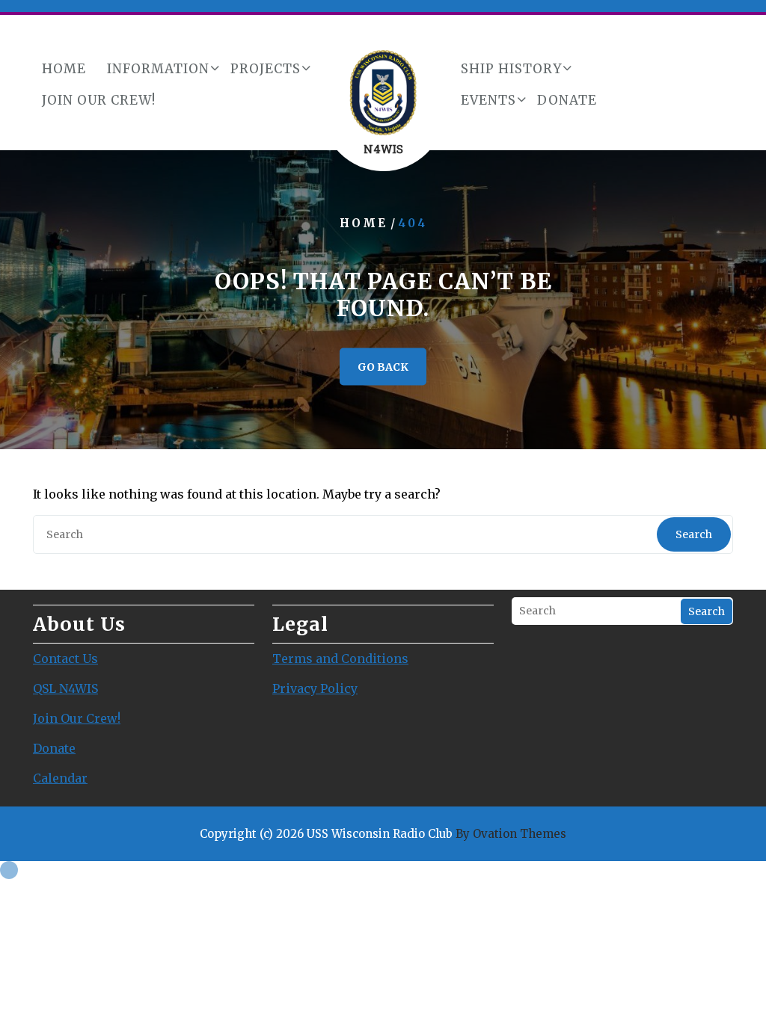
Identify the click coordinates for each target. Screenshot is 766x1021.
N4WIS (383, 148)
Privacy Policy (315, 688)
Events (488, 100)
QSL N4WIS (65, 688)
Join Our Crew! (99, 100)
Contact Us (65, 658)
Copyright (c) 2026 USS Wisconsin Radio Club (383, 834)
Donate (567, 100)
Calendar (60, 778)
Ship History (511, 69)
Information (158, 69)
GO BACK (383, 367)
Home (64, 69)
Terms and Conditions (340, 658)
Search (693, 534)
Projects (265, 69)
